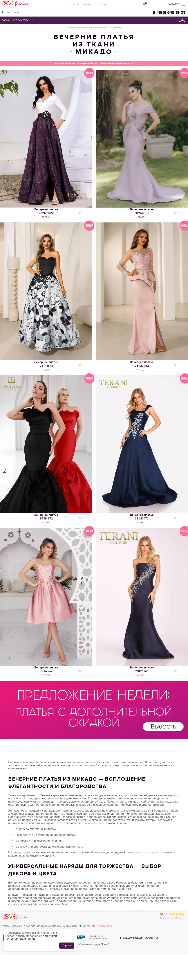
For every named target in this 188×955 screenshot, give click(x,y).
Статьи (102, 4)
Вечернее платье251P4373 (46, 364)
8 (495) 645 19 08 (169, 12)
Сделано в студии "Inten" (94, 944)
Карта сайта (70, 926)
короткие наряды (147, 852)
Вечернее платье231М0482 (142, 364)
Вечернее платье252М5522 (46, 211)
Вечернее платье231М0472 (142, 516)
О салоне (29, 926)
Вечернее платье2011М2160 (142, 211)
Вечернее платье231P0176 (142, 669)
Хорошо (67, 945)
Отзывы (17, 926)
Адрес (87, 926)
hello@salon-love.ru (139, 938)
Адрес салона (12, 12)
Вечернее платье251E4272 (46, 516)
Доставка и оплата (49, 926)
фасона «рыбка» (93, 823)
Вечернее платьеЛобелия (46, 669)
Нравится (79, 213)
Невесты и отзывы (80, 4)
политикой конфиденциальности (31, 937)
